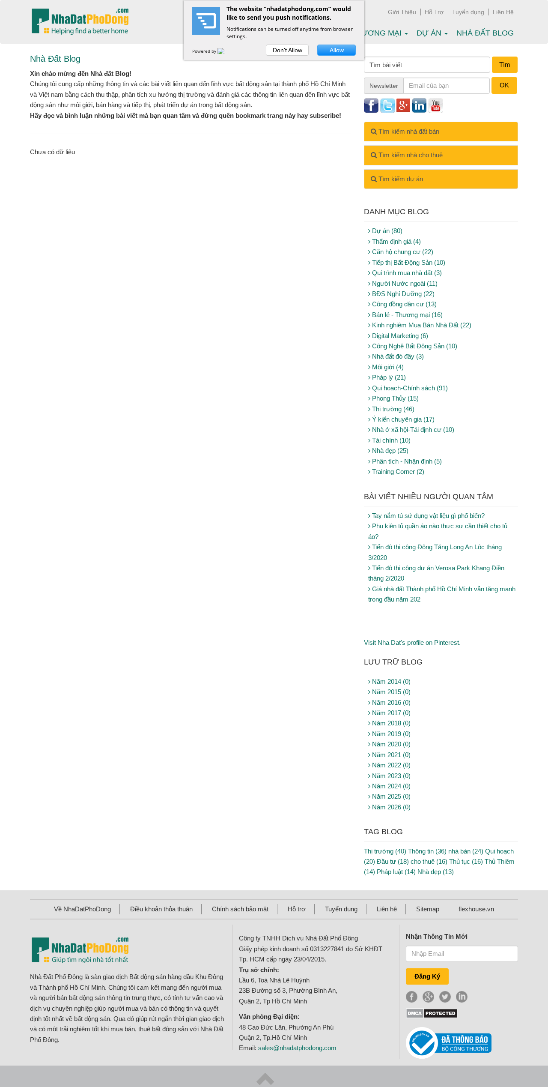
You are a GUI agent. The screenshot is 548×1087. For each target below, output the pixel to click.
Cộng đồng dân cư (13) (403, 304)
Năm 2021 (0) (390, 754)
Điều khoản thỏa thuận (161, 909)
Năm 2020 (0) (390, 744)
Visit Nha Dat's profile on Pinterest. (412, 642)
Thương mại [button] (377, 33)
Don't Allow (287, 50)
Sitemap (427, 909)
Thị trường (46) (392, 409)
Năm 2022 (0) (390, 765)
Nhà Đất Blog (485, 33)
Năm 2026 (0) (390, 807)
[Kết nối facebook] (371, 104)
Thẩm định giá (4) (395, 241)
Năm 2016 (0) (390, 702)
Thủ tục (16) (466, 861)
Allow (337, 50)
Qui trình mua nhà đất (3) (406, 272)
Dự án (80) (386, 230)
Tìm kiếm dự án (400, 179)
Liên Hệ (503, 12)
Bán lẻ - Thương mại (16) (406, 314)
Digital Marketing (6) (399, 335)
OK (504, 85)
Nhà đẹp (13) (435, 871)
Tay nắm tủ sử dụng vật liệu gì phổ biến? (427, 515)
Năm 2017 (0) (390, 712)
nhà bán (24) (465, 851)
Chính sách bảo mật (240, 909)
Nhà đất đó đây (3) (397, 356)
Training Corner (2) (397, 471)
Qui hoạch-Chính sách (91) (409, 388)
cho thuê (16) (429, 861)
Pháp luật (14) (396, 871)
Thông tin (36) (427, 851)
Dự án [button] (430, 33)
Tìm (504, 64)
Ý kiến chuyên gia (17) (402, 419)
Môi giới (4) (387, 367)
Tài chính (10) (390, 440)
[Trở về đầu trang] (265, 1078)
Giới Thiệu (402, 12)
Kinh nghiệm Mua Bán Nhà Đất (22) (420, 325)
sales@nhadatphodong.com (297, 1047)
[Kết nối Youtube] (435, 104)
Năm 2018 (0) (390, 723)
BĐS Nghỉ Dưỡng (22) (402, 293)
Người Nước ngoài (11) (404, 283)
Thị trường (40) (385, 851)
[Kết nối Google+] (403, 104)
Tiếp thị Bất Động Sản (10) (407, 262)
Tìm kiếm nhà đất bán (408, 131)
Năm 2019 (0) (390, 733)
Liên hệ (387, 909)
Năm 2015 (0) (390, 691)
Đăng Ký (427, 976)
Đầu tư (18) (393, 861)
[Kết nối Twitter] (387, 104)
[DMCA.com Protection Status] (432, 1012)
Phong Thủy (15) (394, 398)
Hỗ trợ (297, 909)
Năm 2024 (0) (390, 786)
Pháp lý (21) (388, 377)
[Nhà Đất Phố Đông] (80, 21)
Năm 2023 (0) (390, 775)
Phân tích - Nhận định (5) (406, 461)
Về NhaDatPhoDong (82, 909)
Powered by (204, 51)
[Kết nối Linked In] (419, 104)
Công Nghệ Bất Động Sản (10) (413, 346)
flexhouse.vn (476, 909)
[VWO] (226, 51)
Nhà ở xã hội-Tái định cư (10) (412, 429)
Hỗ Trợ (434, 12)
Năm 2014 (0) (390, 681)
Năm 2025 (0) (390, 796)
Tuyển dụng (468, 12)
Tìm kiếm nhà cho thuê (410, 155)
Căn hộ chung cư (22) (401, 251)
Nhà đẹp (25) (389, 450)
